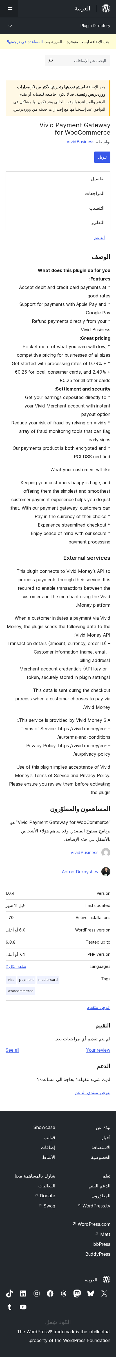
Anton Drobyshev (80, 871)
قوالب (49, 1137)
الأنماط (48, 1157)
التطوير (97, 222)
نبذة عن (103, 1127)
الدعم (99, 237)
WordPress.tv (93, 1206)
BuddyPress (97, 1254)
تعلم (106, 1176)
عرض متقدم (98, 1007)
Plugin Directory (95, 25)
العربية (91, 1280)
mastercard (48, 979)
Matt (102, 1234)
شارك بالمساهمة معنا (35, 1176)
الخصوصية (100, 1157)
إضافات (48, 1147)
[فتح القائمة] (9, 8)
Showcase (44, 1127)
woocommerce (21, 991)
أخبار (105, 1137)
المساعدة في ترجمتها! (25, 41)
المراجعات (94, 193)
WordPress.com (91, 1224)
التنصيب (96, 208)
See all (12, 1050)
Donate (44, 1195)
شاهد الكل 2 (16, 966)
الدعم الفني (99, 1186)
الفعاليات (46, 1186)
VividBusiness (80, 141)
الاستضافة (101, 1147)
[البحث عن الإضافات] (50, 60)
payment (26, 979)
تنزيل (102, 157)
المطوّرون (101, 1195)
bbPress (101, 1244)
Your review (98, 1050)
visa (11, 979)
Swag (46, 1206)
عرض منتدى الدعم (92, 1092)
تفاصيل (97, 178)
